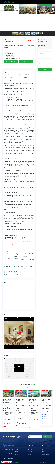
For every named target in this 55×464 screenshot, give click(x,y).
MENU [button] (16, 445)
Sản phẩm (17, 451)
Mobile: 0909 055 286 (46, 4)
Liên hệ (16, 454)
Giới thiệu (17, 449)
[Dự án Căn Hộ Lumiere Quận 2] (46, 393)
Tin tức (16, 452)
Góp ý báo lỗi (30, 452)
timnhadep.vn (17, 462)
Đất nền (42, 452)
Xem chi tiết (9, 423)
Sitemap (29, 454)
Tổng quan (6, 68)
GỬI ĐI (44, 69)
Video (16, 68)
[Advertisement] (27, 22)
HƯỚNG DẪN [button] (31, 445)
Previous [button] (2, 9)
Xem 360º (21, 68)
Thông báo (30, 451)
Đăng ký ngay (48, 436)
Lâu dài (16, 251)
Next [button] (53, 9)
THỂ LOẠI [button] (43, 445)
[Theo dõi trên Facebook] (49, 462)
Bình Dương (23, 155)
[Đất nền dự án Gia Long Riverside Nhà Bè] (8, 393)
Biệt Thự (42, 451)
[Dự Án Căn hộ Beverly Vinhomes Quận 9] (21, 393)
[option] (27, 9)
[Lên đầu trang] (51, 458)
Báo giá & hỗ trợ (31, 448)
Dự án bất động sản (27, 384)
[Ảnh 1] (46, 9)
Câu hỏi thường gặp (32, 449)
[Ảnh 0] (27, 9)
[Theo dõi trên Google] (51, 462)
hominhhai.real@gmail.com (8, 458)
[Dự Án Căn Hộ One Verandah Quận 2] (34, 393)
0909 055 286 (8, 455)
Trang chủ (17, 448)
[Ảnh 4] (9, 8)
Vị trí (11, 68)
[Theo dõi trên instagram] (50, 462)
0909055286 (43, 41)
